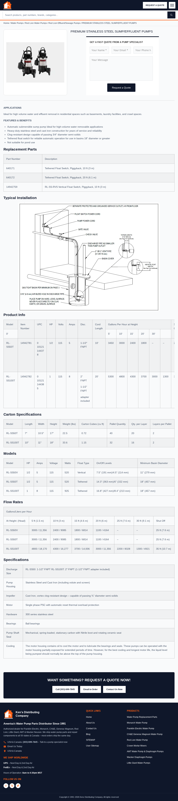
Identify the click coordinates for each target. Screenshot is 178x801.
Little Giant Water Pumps (138, 763)
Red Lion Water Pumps (36, 23)
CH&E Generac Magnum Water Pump (145, 734)
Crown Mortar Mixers (137, 746)
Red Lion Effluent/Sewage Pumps (64, 23)
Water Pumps (17, 23)
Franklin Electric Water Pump (140, 728)
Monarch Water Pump (137, 723)
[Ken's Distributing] (7, 5)
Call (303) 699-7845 (65, 689)
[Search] (171, 14)
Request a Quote (155, 5)
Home (6, 23)
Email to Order (90, 689)
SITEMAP (90, 740)
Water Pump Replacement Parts (142, 717)
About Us (90, 723)
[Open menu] (172, 5)
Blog (88, 734)
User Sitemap (92, 746)
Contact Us (91, 728)
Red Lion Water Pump (137, 740)
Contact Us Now (114, 689)
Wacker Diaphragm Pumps (139, 757)
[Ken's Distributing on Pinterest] (18, 785)
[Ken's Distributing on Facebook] (5, 785)
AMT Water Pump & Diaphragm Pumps (145, 751)
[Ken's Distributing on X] (12, 785)
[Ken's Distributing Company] (8, 714)
